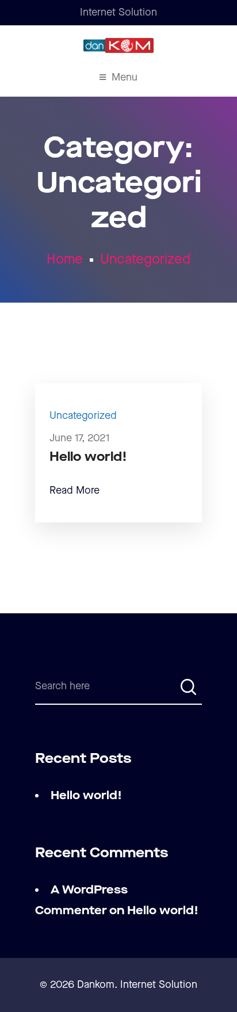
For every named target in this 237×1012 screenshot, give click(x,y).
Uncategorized (145, 259)
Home (65, 259)
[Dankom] (118, 45)
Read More (74, 490)
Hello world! (88, 457)
